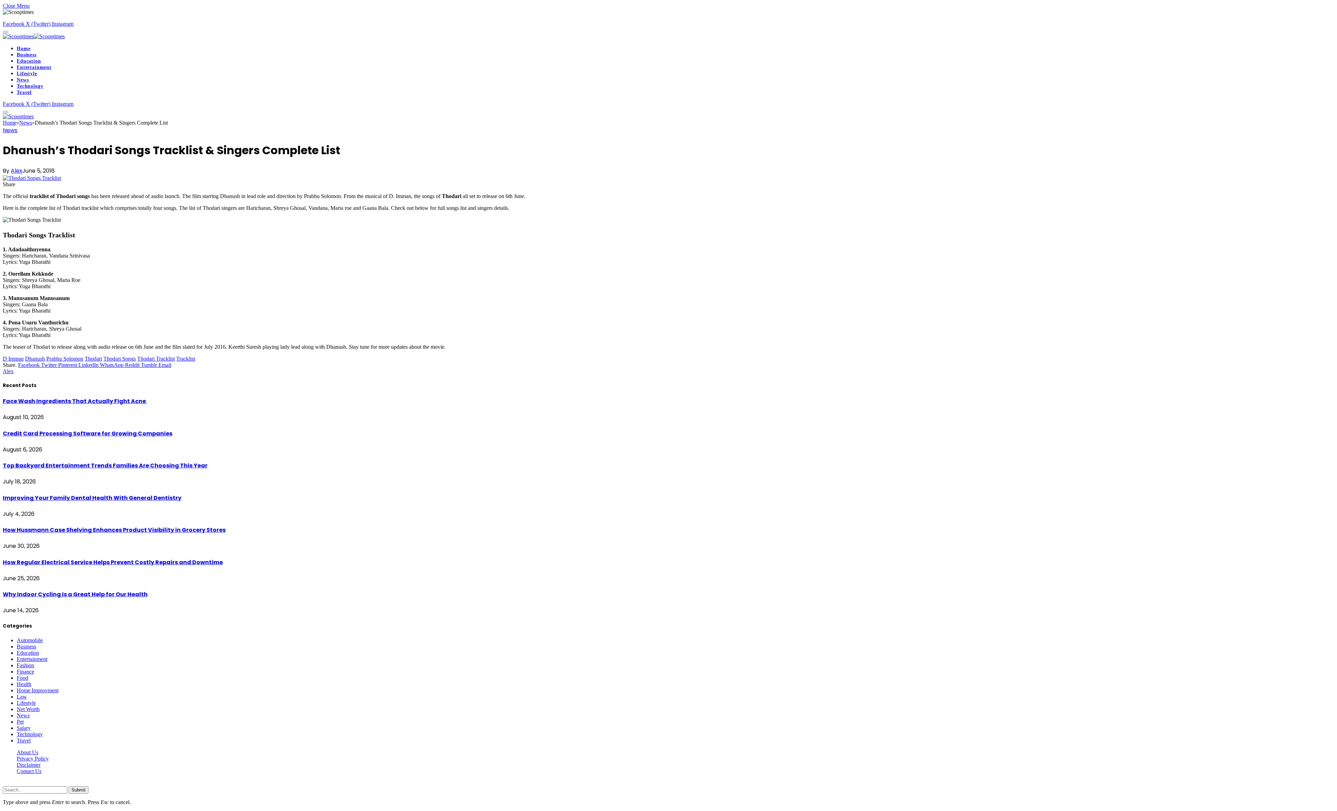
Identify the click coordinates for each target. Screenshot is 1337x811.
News (23, 79)
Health (24, 684)
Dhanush (35, 359)
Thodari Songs (119, 359)
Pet (20, 722)
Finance (25, 672)
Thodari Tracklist (156, 359)
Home (23, 48)
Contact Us (29, 771)
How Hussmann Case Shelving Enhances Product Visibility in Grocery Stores (114, 530)
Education (29, 61)
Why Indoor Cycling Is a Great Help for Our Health (75, 594)
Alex (16, 171)
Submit (78, 790)
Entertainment (34, 67)
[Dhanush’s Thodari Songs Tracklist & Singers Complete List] (32, 178)
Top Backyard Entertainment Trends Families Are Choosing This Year (105, 466)
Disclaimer (28, 765)
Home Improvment (37, 690)
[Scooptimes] (34, 36)
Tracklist (185, 359)
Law (22, 697)
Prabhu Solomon (64, 359)
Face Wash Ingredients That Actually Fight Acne (75, 401)
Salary (24, 728)
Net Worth (28, 709)
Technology (30, 86)
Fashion (25, 665)
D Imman (13, 359)
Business (27, 54)
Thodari (93, 359)
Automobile (30, 640)
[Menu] (5, 32)
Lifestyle (27, 73)
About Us (27, 752)
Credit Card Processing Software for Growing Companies (87, 434)
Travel (24, 92)
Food (22, 678)
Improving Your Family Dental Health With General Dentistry (92, 498)
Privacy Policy (33, 759)
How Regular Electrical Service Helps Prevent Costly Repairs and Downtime (113, 562)
